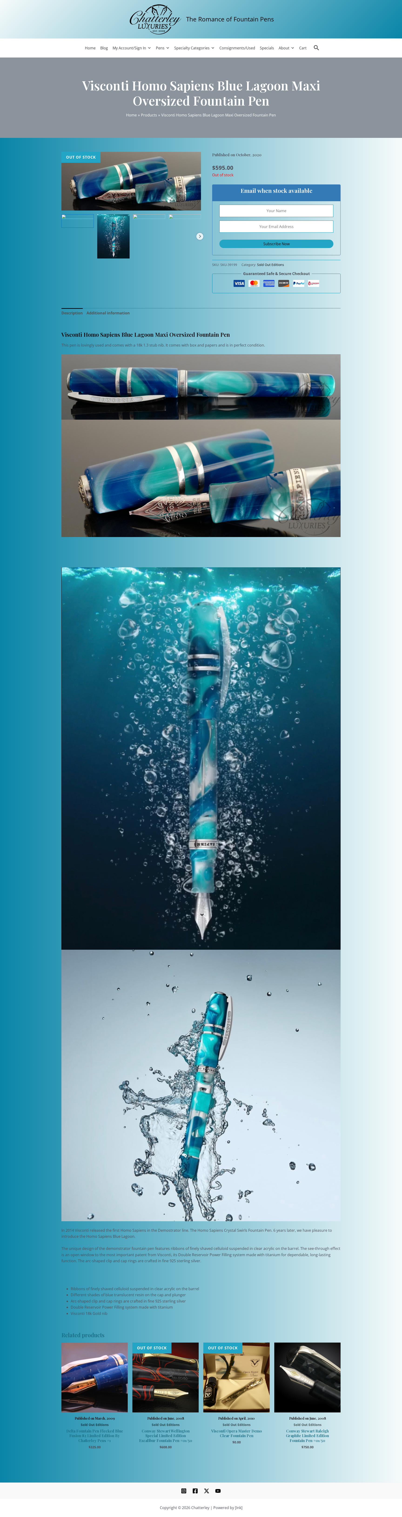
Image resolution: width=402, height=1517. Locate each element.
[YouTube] (218, 1491)
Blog (104, 48)
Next (199, 236)
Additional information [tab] (108, 313)
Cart (303, 48)
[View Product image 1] (77, 221)
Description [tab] (72, 313)
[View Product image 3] (149, 230)
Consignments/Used (237, 48)
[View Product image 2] (113, 236)
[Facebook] (195, 1491)
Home (90, 48)
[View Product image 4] (185, 218)
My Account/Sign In (129, 48)
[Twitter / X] (206, 1491)
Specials (267, 48)
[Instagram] (184, 1491)
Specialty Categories (192, 48)
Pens (160, 48)
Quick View (94, 1407)
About (284, 48)
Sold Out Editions (270, 264)
